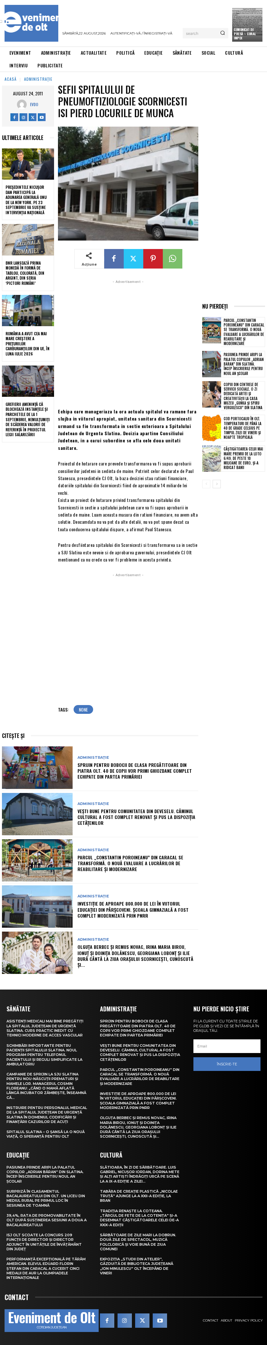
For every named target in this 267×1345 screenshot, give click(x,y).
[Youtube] (42, 117)
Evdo (34, 104)
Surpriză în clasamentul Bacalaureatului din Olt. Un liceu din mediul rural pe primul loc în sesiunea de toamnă (46, 1198)
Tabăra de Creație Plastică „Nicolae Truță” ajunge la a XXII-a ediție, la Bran (139, 1196)
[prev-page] (206, 484)
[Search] (222, 33)
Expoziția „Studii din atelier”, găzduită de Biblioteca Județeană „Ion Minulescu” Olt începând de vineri (136, 1266)
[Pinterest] (153, 259)
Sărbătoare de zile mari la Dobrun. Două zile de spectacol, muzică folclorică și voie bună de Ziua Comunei (138, 1242)
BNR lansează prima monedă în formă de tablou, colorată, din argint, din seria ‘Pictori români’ (25, 273)
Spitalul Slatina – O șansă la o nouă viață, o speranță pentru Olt (46, 1134)
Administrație (38, 79)
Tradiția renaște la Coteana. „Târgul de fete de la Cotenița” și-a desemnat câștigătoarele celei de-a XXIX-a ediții (139, 1218)
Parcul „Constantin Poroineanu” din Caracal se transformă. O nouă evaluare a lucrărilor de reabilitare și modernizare (130, 863)
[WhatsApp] (172, 259)
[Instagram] (23, 117)
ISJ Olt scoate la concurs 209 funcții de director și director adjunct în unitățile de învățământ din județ (44, 1242)
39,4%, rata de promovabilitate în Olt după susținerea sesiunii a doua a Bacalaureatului (47, 1220)
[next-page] (217, 484)
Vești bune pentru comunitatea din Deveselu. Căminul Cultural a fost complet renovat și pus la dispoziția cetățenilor (136, 817)
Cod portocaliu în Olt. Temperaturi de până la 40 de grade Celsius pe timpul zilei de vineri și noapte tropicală (242, 428)
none (83, 709)
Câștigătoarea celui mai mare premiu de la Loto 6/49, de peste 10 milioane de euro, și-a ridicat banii (243, 458)
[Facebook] (14, 117)
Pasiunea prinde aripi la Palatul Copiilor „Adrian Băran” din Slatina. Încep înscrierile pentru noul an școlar (244, 364)
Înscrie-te (227, 1064)
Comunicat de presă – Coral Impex (245, 33)
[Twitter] (32, 117)
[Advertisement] (128, 343)
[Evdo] (23, 104)
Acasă (11, 79)
